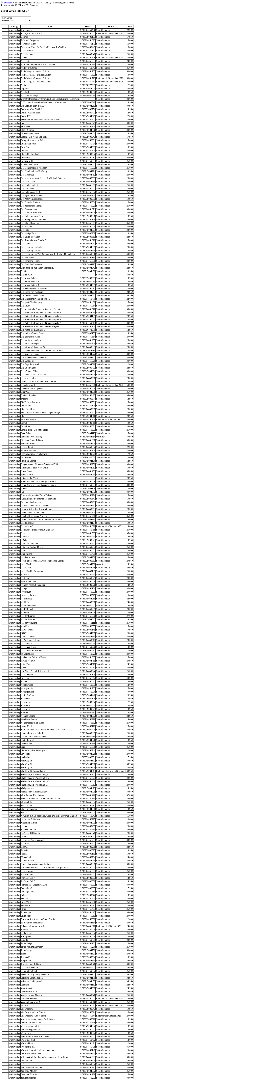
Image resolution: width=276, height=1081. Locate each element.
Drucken (8, 2)
